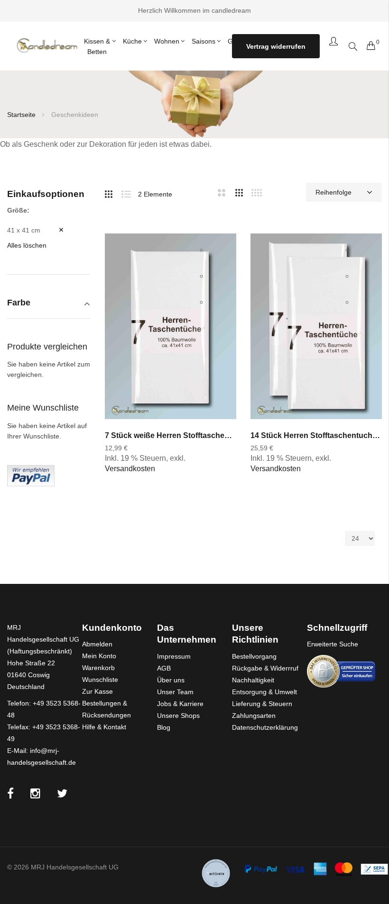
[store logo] (46, 46)
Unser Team (175, 692)
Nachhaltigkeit (253, 680)
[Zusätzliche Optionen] (31, 475)
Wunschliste (100, 679)
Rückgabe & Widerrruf (265, 668)
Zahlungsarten (254, 715)
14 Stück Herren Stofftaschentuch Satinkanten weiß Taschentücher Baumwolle (316, 435)
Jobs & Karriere (180, 703)
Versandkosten (130, 469)
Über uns (171, 680)
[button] (218, 250)
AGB (164, 668)
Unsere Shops (178, 715)
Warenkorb (98, 667)
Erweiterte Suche (332, 644)
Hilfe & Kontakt (104, 727)
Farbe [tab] (18, 302)
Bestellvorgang (254, 656)
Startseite (22, 114)
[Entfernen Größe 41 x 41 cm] (54, 230)
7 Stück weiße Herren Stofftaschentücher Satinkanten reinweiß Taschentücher (170, 435)
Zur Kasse (97, 691)
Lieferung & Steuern (262, 703)
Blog (163, 727)
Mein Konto (99, 656)
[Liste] (129, 192)
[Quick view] (218, 302)
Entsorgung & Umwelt (264, 692)
